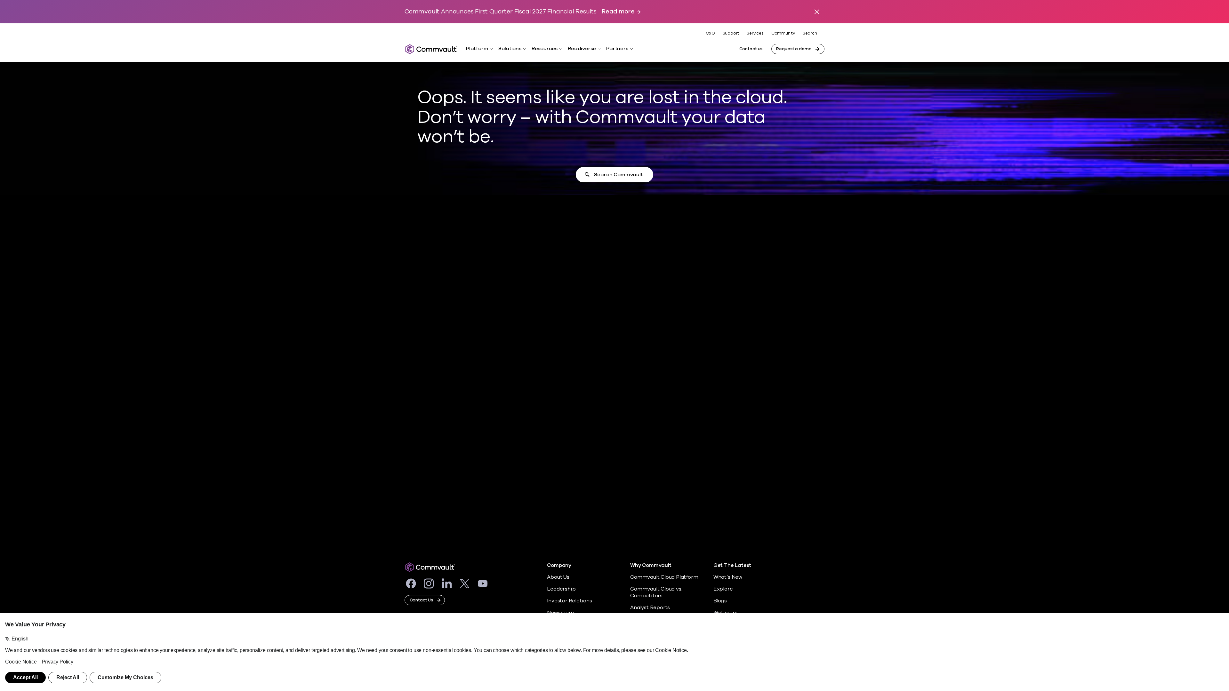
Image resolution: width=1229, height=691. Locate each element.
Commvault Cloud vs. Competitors (656, 592)
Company (559, 565)
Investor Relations (569, 600)
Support (731, 33)
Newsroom (560, 612)
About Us (558, 577)
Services (755, 33)
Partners (617, 48)
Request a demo (793, 49)
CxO (710, 33)
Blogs (720, 600)
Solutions (509, 48)
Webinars (725, 612)
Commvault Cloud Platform (664, 577)
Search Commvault (618, 174)
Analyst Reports (650, 607)
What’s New (727, 577)
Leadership (561, 588)
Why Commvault (650, 565)
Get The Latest (732, 565)
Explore (723, 588)
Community (783, 33)
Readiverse (582, 48)
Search (810, 33)
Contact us (751, 49)
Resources (545, 48)
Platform (477, 48)
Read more (618, 12)
